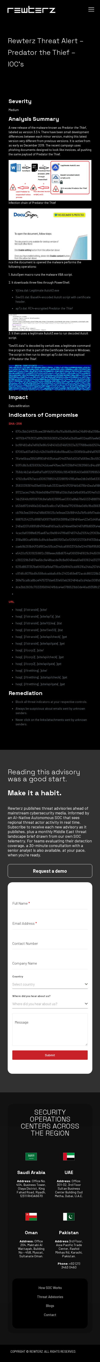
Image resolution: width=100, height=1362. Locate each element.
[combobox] (50, 984)
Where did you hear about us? (31, 995)
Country (17, 976)
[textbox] (48, 984)
